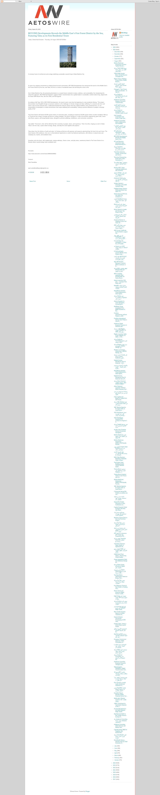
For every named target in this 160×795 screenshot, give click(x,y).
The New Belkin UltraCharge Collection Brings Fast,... (120, 576)
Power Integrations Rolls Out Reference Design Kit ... (120, 561)
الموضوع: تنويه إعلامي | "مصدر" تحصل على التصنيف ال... (120, 646)
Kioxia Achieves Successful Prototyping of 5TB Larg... (119, 619)
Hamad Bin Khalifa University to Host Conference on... (119, 503)
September (117, 58)
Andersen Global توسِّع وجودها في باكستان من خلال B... (120, 179)
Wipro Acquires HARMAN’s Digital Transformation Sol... (120, 668)
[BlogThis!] (43, 172)
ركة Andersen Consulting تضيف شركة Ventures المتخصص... (120, 721)
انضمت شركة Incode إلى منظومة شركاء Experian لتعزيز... (120, 356)
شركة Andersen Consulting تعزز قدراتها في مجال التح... (120, 96)
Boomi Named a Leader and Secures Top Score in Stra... (120, 211)
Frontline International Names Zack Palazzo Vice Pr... (120, 320)
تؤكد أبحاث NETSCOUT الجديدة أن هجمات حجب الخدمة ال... (120, 258)
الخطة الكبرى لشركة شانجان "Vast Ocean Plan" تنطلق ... (120, 85)
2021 (114, 770)
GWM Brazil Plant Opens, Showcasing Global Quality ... (120, 555)
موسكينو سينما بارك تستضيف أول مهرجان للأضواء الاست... (120, 514)
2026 (114, 47)
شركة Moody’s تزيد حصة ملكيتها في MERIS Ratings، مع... (120, 346)
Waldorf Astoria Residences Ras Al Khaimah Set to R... (120, 377)
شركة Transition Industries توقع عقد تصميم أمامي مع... (120, 148)
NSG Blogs (124, 32)
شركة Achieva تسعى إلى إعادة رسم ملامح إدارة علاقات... (120, 603)
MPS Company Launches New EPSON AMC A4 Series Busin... (119, 276)
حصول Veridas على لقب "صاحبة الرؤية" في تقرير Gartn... (120, 174)
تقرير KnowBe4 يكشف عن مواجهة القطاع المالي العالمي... (120, 689)
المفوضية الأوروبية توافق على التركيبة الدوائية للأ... (120, 630)
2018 (114, 777)
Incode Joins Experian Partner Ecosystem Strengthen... (120, 431)
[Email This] (41, 172)
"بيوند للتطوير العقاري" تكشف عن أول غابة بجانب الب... (120, 127)
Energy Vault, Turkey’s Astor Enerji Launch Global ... (120, 625)
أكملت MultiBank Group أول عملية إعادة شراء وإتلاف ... (120, 200)
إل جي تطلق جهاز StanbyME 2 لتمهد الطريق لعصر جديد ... (120, 237)
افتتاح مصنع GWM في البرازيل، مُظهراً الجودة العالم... (120, 550)
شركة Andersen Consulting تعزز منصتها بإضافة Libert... (120, 341)
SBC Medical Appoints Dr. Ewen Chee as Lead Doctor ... (120, 409)
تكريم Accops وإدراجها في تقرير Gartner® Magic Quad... (120, 608)
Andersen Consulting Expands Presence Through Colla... (120, 663)
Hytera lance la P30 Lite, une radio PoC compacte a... (120, 195)
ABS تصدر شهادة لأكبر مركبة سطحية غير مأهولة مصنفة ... (120, 226)
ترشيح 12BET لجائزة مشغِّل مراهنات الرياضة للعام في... (120, 673)
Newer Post (33, 181)
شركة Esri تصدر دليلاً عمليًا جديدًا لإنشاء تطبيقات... (119, 582)
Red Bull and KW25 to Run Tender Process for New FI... (120, 715)
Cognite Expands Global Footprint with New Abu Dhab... (120, 509)
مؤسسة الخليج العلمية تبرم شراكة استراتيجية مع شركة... (120, 106)
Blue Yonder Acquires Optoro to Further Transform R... (119, 613)
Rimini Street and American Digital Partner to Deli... (119, 592)
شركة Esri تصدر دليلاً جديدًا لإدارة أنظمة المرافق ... (119, 524)
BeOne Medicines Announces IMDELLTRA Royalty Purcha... (120, 442)
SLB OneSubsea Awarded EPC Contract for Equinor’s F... (120, 420)
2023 (114, 765)
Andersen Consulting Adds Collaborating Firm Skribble (119, 122)
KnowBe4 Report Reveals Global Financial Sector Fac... (121, 694)
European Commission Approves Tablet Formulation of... (120, 641)
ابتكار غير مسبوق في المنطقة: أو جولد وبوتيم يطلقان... (121, 247)
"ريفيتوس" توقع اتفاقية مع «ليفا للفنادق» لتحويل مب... (120, 164)
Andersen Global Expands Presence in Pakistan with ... (120, 325)
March (116, 755)
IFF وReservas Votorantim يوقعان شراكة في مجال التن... (120, 132)
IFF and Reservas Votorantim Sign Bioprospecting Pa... (120, 143)
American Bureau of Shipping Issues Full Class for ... (120, 221)
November (117, 54)
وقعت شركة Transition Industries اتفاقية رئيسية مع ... (120, 540)
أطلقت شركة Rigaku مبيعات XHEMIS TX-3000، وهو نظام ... (120, 330)
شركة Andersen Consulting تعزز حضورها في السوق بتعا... (119, 657)
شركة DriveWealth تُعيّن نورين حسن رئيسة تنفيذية (120, 736)
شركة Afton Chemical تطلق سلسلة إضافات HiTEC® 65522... (120, 382)
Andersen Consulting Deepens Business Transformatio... (119, 101)
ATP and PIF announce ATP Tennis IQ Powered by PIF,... (120, 535)
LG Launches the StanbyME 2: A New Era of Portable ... (120, 242)
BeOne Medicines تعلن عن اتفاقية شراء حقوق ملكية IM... (120, 436)
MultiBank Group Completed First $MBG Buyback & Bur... (119, 309)
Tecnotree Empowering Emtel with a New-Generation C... (120, 159)
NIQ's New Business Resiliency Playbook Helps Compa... (120, 459)
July (115, 746)
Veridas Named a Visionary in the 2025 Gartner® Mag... (120, 185)
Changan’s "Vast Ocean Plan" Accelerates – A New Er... (120, 91)
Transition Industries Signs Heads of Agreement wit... (119, 545)
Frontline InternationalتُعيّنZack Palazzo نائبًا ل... (120, 314)
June (115, 748)
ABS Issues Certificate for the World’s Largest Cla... (121, 232)
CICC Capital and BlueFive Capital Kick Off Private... (120, 398)
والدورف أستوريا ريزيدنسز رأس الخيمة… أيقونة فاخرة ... (120, 367)
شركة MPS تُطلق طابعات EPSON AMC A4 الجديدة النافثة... (120, 270)
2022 (114, 767)
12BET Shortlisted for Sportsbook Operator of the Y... (120, 705)
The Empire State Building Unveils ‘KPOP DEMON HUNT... (119, 464)
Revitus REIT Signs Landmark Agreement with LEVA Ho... (120, 169)
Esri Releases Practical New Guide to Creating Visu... (120, 587)
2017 (114, 779)
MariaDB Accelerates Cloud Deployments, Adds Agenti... (120, 292)
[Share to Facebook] (46, 172)
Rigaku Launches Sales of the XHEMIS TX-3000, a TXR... (120, 335)
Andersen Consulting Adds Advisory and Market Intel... (119, 726)
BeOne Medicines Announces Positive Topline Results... (120, 64)
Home (68, 181)
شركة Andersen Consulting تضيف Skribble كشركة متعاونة (121, 111)
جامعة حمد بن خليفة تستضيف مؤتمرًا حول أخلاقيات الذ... (120, 498)
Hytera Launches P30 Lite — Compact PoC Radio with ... (120, 282)
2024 (114, 763)
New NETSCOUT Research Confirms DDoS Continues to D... (120, 264)
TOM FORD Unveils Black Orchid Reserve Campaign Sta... (120, 75)
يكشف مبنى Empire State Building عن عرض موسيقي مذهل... (121, 448)
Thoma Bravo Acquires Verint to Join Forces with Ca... (120, 476)
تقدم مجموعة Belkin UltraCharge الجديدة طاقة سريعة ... (120, 571)
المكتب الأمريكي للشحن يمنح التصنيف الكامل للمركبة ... (120, 216)
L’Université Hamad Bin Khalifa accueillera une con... (121, 493)
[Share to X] (45, 172)
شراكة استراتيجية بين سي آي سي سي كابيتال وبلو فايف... (120, 393)
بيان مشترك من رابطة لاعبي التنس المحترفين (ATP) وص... (120, 529)
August (116, 61)
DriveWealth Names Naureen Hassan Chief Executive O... (120, 741)
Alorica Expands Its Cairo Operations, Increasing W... (119, 303)
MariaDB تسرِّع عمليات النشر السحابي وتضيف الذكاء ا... (120, 287)
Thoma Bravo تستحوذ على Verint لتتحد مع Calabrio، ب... (119, 470)
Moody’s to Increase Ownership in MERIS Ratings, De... (120, 351)
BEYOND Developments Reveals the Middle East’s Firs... (120, 138)
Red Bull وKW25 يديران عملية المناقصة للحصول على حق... (120, 635)
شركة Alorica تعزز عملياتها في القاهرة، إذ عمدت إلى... (120, 297)
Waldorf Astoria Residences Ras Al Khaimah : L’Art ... (120, 362)
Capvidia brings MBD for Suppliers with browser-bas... (120, 731)
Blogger (88, 791)
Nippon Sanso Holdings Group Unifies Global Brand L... (120, 80)
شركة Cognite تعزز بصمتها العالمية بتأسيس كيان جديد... (121, 426)
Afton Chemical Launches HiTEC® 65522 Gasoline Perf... (120, 388)
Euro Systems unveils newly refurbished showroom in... (120, 684)
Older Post (103, 181)
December (117, 51)
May (115, 750)
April (115, 753)
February (117, 757)
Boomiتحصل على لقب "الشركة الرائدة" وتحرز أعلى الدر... (120, 206)
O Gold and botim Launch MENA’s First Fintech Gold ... (120, 253)
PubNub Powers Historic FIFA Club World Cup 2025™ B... (120, 190)
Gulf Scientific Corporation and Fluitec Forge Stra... (120, 117)
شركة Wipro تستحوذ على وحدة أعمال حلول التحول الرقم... (120, 651)
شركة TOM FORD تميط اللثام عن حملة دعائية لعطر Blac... (120, 70)
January (116, 760)
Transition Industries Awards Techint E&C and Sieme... (120, 153)
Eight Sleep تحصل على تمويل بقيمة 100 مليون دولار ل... (120, 597)
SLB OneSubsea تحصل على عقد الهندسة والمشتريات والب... (120, 414)
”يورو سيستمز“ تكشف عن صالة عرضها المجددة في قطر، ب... (120, 679)
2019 (114, 774)
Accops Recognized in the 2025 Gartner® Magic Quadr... (120, 710)
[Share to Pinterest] (48, 172)
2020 (114, 772)
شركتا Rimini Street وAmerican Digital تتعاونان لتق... (119, 566)
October (116, 56)
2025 (114, 49)
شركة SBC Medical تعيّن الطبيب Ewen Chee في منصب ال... (121, 403)
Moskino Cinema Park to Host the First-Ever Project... (120, 519)
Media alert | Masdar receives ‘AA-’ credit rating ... (120, 700)
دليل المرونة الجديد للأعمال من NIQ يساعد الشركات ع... (120, 453)
